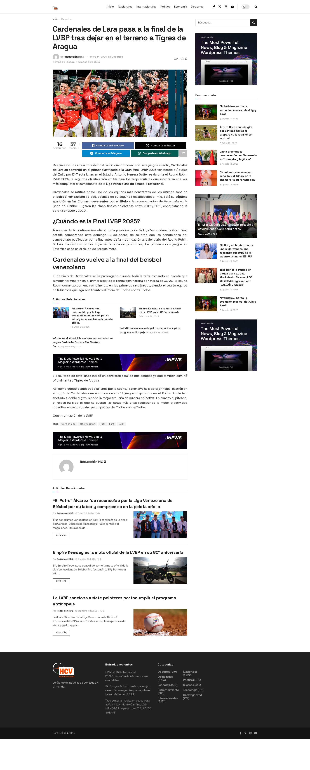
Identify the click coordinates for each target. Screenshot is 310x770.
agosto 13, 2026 (230, 184)
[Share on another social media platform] (183, 153)
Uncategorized (192, 695)
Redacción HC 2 (65, 611)
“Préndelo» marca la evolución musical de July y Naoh (238, 110)
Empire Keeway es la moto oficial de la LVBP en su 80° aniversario (118, 552)
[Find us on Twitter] (219, 7)
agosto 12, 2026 (229, 164)
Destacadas (165, 676)
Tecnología (190, 690)
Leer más (63, 535)
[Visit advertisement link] (120, 362)
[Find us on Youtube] (232, 7)
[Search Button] (256, 6)
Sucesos (188, 685)
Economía (180, 6)
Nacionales (125, 6)
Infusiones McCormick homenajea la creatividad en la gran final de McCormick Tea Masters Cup (83, 342)
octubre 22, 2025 (86, 559)
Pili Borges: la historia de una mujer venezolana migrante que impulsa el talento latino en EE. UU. (128, 690)
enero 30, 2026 (81, 327)
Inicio (110, 6)
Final (102, 424)
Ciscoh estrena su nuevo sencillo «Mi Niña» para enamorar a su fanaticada (237, 175)
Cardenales (68, 424)
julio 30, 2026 (229, 143)
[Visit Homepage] (57, 7)
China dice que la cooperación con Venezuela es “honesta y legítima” (238, 155)
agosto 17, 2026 (229, 289)
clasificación (87, 424)
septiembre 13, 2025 (158, 332)
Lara (111, 424)
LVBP (122, 424)
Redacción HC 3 (74, 56)
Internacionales (146, 6)
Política (165, 6)
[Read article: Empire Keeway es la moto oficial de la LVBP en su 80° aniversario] (160, 570)
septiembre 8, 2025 (70, 346)
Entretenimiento (168, 690)
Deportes (197, 6)
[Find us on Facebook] (214, 7)
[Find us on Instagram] (226, 7)
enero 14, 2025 (98, 56)
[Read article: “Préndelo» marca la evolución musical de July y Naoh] (206, 112)
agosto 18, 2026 (208, 234)
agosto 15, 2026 (229, 118)
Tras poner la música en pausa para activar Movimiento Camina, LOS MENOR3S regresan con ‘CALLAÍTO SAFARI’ (236, 277)
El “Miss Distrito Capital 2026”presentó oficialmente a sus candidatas (225, 227)
